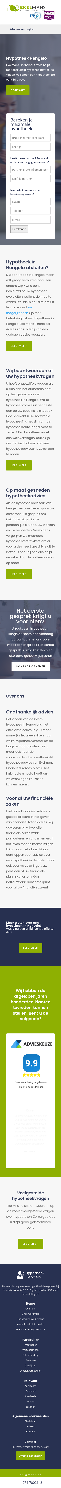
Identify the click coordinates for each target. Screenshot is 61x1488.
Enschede (30, 1396)
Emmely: (31, 1108)
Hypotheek (35, 1273)
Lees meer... (30, 1153)
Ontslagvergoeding (30, 1370)
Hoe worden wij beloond (30, 1319)
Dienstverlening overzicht (30, 1329)
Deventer (30, 1391)
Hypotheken (30, 1344)
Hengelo (33, 1277)
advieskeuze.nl (11, 1290)
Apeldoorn (30, 1385)
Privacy (31, 1426)
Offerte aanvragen (30, 1455)
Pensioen (30, 1360)
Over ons (30, 1308)
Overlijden (30, 1365)
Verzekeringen (30, 1349)
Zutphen (30, 1406)
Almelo (30, 1401)
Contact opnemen (30, 666)
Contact (18, 90)
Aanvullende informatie (30, 1324)
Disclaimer (31, 1421)
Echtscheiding (30, 1355)
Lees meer (19, 346)
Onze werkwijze (30, 1313)
